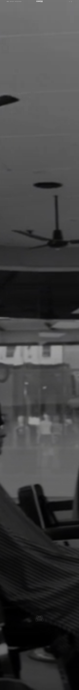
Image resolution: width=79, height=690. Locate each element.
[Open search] (69, 2)
